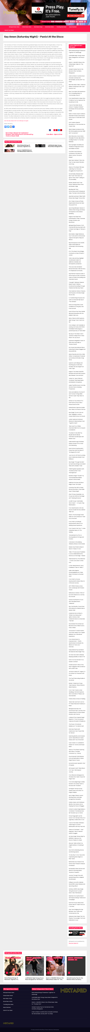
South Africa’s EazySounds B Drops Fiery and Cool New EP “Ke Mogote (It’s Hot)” (76, 450)
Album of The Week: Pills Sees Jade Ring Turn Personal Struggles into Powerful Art (76, 169)
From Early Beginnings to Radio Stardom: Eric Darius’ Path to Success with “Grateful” (77, 783)
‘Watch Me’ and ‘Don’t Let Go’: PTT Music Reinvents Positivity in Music (77, 703)
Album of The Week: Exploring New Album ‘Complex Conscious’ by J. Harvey (76, 751)
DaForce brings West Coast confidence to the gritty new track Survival (76, 306)
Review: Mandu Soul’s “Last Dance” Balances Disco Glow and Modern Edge (76, 184)
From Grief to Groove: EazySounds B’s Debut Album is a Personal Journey (77, 581)
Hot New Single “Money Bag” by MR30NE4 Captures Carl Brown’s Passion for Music (77, 838)
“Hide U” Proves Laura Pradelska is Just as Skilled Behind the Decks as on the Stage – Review (77, 553)
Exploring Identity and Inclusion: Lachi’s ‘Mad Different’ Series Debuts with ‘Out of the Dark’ (77, 737)
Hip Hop (52, 21)
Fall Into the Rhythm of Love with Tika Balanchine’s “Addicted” (76, 601)
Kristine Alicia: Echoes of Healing (77, 699)
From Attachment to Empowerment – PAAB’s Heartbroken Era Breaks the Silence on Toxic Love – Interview (76, 643)
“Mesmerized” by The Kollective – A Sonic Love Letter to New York (77, 560)
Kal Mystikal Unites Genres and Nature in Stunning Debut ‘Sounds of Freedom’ (77, 870)
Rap (77, 21)
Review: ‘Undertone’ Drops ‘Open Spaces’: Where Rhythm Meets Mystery (77, 685)
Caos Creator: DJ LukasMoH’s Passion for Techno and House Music (76, 744)
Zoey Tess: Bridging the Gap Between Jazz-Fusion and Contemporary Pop (76, 911)
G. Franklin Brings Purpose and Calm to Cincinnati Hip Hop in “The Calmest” (76, 299)
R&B (85, 21)
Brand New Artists (49, 27)
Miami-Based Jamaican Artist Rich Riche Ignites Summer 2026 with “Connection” (77, 131)
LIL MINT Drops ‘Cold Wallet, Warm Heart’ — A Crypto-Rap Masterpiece (76, 503)
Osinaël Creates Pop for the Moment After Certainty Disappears (76, 71)
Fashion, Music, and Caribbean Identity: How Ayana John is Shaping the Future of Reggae (76, 804)
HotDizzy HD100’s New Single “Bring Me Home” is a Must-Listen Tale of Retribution (76, 891)
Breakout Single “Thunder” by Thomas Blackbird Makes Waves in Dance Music (76, 477)
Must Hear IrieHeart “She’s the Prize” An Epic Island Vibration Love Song (76, 162)
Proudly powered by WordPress (38, 1029)
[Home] (5, 27)
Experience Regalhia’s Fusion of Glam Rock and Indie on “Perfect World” (77, 342)
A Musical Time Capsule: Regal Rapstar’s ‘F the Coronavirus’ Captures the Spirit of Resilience (77, 719)
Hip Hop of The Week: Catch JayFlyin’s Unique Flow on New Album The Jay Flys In (76, 335)
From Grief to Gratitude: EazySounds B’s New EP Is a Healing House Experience (76, 523)
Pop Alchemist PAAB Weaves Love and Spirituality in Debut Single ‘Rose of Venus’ (76, 758)
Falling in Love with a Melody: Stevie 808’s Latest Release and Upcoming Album (77, 884)
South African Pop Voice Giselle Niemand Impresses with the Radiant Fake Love (77, 313)
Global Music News (26, 27)
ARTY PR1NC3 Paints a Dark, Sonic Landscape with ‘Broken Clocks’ (76, 587)
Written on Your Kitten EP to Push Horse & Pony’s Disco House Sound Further (76, 402)
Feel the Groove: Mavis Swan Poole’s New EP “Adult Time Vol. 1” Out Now (77, 904)
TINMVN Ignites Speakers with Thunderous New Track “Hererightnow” (76, 470)
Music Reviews (29, 959)
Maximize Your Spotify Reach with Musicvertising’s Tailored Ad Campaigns (77, 897)
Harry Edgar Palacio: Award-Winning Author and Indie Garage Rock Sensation (76, 797)
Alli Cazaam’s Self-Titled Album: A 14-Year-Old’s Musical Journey (77, 770)
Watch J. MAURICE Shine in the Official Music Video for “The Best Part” (24, 151)
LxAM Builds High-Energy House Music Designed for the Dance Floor (55, 146)
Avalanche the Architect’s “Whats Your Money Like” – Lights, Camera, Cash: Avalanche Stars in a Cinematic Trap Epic (77, 617)
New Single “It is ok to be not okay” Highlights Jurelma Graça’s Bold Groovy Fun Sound (77, 414)
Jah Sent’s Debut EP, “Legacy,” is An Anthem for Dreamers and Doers (77, 673)
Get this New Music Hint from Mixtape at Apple (16, 121)
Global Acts (8, 957)
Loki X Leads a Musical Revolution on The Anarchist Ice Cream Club (77, 124)
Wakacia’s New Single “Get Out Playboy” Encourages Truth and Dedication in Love (77, 918)
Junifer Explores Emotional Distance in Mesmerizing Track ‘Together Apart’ (77, 421)
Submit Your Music (9, 30)
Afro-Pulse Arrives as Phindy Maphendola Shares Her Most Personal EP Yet (76, 203)
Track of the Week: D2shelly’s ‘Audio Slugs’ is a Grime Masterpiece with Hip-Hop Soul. (77, 824)
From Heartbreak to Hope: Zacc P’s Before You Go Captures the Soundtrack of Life (77, 100)
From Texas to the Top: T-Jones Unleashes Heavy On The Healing (77, 530)
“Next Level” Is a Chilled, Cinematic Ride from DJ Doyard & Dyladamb (77, 428)
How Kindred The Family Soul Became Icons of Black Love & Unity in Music (76, 625)
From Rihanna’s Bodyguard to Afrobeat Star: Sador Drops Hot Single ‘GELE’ (77, 777)
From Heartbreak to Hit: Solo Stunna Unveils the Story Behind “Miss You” (77, 509)
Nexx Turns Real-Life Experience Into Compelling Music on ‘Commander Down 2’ (77, 93)
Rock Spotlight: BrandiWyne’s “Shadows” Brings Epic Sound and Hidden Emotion (76, 146)
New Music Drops (38, 27)
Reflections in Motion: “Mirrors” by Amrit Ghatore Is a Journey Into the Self (76, 594)
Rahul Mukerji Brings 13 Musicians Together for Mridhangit (23, 146)
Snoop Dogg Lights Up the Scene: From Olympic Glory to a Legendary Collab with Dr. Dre (77, 817)
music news (72, 21)
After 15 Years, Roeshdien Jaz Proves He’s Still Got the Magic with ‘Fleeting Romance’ (76, 496)
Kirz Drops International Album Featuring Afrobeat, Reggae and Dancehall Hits (77, 349)
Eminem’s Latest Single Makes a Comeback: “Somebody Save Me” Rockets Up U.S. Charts (77, 811)
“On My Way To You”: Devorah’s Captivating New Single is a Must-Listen (77, 856)
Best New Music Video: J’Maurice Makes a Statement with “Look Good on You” (77, 86)
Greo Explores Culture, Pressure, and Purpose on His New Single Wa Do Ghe (77, 293)
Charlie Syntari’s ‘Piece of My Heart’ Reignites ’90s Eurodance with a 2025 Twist (77, 666)
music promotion (58, 21)
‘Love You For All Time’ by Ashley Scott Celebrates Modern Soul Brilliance (77, 457)
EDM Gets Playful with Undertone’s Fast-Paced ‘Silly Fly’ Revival (76, 731)
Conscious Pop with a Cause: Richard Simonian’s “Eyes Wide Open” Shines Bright (76, 489)
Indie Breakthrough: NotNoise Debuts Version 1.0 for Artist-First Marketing (76, 443)
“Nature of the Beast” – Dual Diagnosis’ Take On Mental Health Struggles (76, 831)
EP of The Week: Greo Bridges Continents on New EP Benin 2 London (76, 253)
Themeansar (56, 1029)
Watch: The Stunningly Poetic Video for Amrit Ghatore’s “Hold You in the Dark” (77, 516)
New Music (81, 21)
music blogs (66, 21)
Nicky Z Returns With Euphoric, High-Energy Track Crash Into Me (76, 320)
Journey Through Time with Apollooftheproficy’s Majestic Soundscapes (76, 877)
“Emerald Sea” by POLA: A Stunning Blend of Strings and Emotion (76, 537)
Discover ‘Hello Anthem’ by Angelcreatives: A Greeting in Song (76, 845)
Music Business (73, 27)
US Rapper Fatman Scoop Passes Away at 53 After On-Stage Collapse (76, 790)
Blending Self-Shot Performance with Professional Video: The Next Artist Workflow (77, 191)
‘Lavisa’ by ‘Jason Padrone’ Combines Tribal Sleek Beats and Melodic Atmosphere (76, 380)
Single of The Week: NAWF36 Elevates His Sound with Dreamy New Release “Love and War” (77, 373)
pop (76, 959)
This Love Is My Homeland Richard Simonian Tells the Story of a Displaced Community (77, 268)
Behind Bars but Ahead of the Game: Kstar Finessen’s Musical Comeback (77, 863)
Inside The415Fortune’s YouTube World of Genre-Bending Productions (77, 387)
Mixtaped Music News (14, 27)
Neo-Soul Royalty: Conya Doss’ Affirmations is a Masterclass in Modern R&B (77, 608)
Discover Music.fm (73, 943)
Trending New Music (61, 27)
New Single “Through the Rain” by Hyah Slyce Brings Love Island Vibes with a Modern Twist (77, 464)
